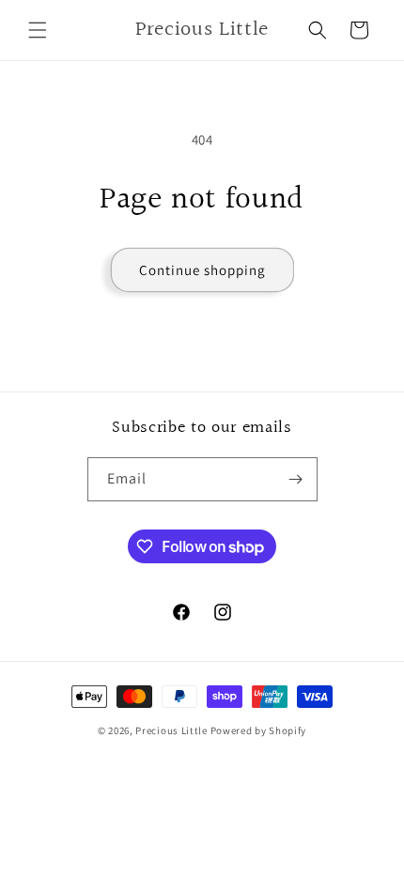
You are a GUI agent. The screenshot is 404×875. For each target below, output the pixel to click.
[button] (37, 30)
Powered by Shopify (258, 730)
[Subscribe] (296, 479)
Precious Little (172, 730)
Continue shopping (202, 270)
